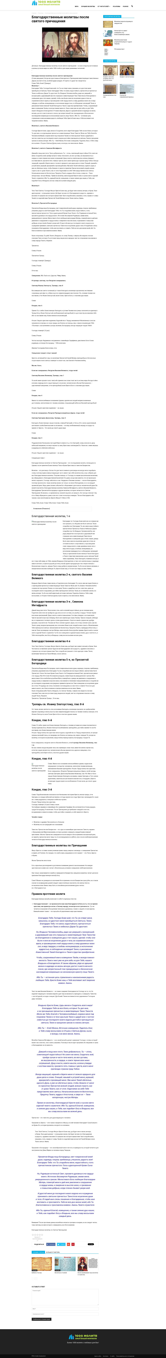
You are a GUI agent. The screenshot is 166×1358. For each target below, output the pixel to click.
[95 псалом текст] (108, 52)
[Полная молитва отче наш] (110, 89)
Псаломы (116, 6)
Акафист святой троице (127, 77)
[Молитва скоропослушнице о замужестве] (108, 24)
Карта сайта (97, 1356)
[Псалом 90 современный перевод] (127, 89)
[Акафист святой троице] (127, 70)
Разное (125, 6)
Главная (34, 13)
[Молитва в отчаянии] (65, 1264)
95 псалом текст (119, 49)
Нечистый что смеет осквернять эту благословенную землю (121, 32)
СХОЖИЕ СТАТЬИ (38, 1252)
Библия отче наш (37, 1272)
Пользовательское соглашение (125, 1356)
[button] (132, 6)
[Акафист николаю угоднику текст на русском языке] (110, 70)
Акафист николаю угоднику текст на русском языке (108, 78)
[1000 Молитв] (46, 3)
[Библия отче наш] (42, 1264)
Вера (76, 6)
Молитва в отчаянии (61, 1272)
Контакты (105, 1356)
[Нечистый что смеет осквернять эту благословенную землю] (108, 33)
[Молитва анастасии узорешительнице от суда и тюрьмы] (108, 42)
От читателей (103, 6)
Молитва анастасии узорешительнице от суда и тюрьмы (123, 41)
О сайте (112, 1356)
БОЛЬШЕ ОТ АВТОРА (53, 1252)
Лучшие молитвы (88, 6)
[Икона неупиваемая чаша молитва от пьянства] (88, 1264)
